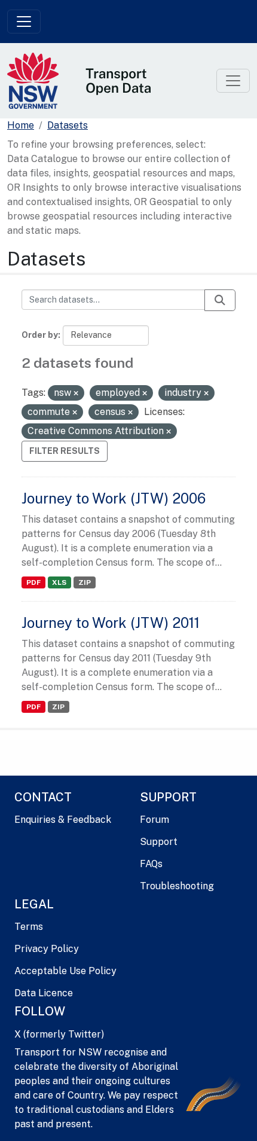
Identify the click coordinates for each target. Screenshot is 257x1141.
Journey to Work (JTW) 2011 (111, 622)
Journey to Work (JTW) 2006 (114, 498)
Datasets (67, 125)
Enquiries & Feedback (62, 819)
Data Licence (43, 993)
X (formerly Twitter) (59, 1034)
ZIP (84, 582)
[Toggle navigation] (24, 21)
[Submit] (219, 300)
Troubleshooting (177, 886)
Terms (28, 926)
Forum (154, 819)
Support (159, 841)
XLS (59, 582)
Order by (40, 335)
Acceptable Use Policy (65, 971)
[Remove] (76, 393)
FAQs (151, 864)
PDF (33, 582)
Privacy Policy (46, 948)
